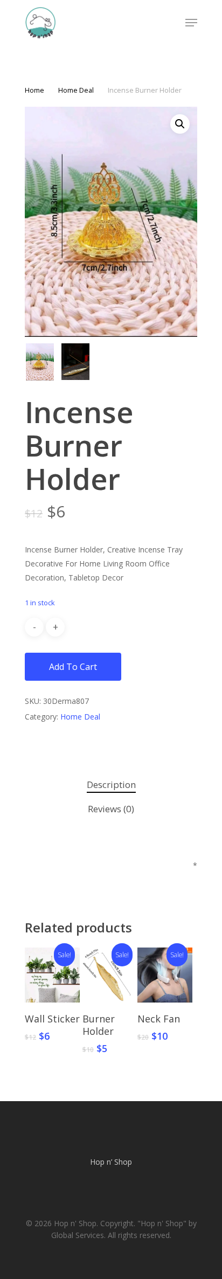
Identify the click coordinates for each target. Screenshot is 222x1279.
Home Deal (76, 90)
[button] (180, 124)
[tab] (111, 785)
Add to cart (73, 667)
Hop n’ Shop (111, 1162)
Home (34, 90)
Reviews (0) (111, 809)
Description (111, 784)
